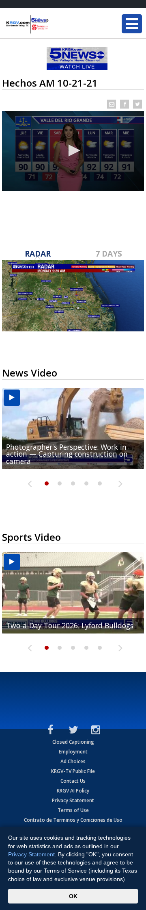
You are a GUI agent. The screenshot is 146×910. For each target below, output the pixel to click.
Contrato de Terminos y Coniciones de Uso (73, 819)
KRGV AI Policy (73, 790)
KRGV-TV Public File (73, 771)
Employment (73, 751)
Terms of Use (73, 810)
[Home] (54, 24)
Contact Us (73, 780)
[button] (73, 150)
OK (73, 896)
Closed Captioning (73, 741)
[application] (73, 151)
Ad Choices (73, 761)
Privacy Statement (73, 800)
